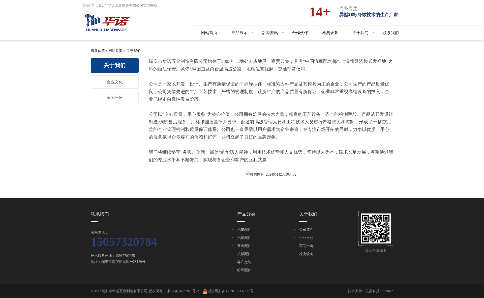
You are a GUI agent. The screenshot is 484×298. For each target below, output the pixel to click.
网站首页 (115, 51)
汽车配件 (244, 230)
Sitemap (387, 291)
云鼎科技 (373, 291)
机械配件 (244, 254)
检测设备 (306, 254)
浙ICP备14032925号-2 (182, 291)
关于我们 (134, 51)
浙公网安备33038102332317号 (230, 291)
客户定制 (244, 262)
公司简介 (306, 230)
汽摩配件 (244, 238)
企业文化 (115, 82)
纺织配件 (244, 270)
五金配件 (244, 246)
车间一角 (115, 97)
